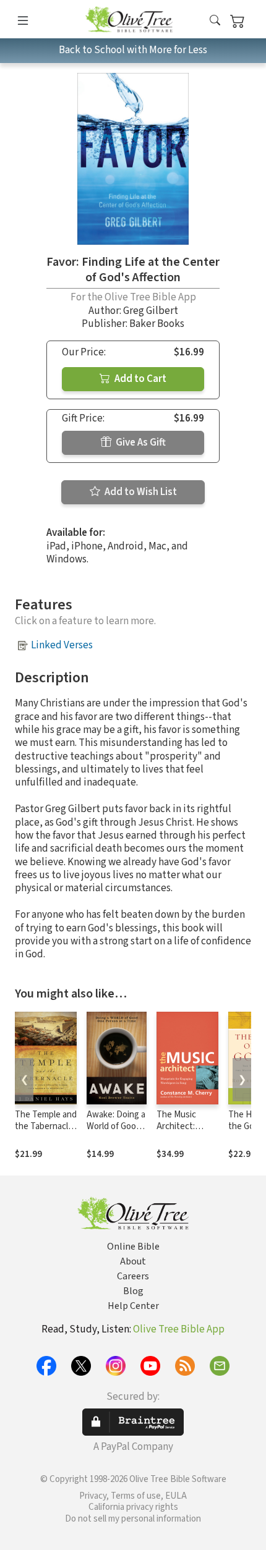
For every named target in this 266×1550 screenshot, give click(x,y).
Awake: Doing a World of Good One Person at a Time (116, 1132)
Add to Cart (139, 378)
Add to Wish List (140, 492)
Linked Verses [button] (62, 645)
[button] (215, 21)
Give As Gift (140, 442)
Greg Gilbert (150, 310)
